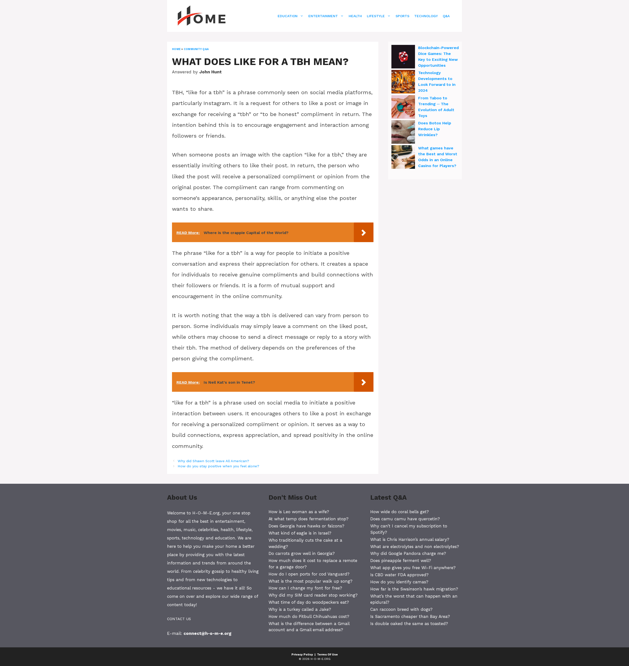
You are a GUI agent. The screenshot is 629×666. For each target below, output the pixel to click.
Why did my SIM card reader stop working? (313, 595)
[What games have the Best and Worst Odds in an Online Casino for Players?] (403, 157)
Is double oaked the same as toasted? (409, 623)
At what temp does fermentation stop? (308, 518)
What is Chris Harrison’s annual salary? (409, 539)
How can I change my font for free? (305, 588)
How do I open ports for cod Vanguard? (309, 574)
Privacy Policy (302, 654)
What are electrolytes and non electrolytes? (414, 546)
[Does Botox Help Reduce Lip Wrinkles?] (403, 132)
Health (355, 16)
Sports (402, 16)
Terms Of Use (327, 654)
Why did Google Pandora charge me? (408, 553)
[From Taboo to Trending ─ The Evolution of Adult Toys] (403, 107)
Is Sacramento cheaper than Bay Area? (410, 616)
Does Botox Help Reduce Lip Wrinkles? (434, 129)
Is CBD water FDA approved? (399, 574)
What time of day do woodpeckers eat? (309, 602)
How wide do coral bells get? (399, 511)
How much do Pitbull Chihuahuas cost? (309, 616)
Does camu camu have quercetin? (405, 518)
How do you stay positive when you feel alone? (218, 466)
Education (288, 16)
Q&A (446, 16)
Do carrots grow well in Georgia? (302, 553)
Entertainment (323, 16)
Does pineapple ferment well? (400, 560)
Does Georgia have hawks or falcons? (306, 525)
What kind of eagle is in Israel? (300, 533)
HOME (176, 49)
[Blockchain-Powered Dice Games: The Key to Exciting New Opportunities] (403, 57)
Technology (426, 16)
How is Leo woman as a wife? (299, 511)
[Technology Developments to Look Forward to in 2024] (403, 82)
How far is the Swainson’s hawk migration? (414, 589)
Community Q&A (196, 49)
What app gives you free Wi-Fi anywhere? (413, 567)
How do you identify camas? (399, 581)
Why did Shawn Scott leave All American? (213, 461)
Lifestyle (376, 16)
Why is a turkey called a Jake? (300, 609)
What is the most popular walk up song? (310, 581)
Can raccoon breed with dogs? (401, 609)
